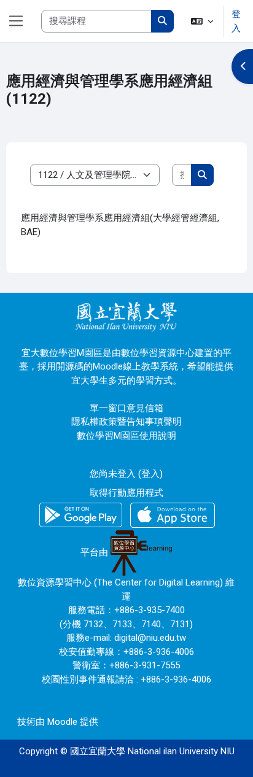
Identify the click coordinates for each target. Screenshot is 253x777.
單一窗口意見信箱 (126, 408)
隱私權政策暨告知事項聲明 (126, 421)
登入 (236, 21)
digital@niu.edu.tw (150, 637)
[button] (202, 21)
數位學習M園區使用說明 (126, 435)
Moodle (62, 721)
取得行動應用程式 (126, 492)
